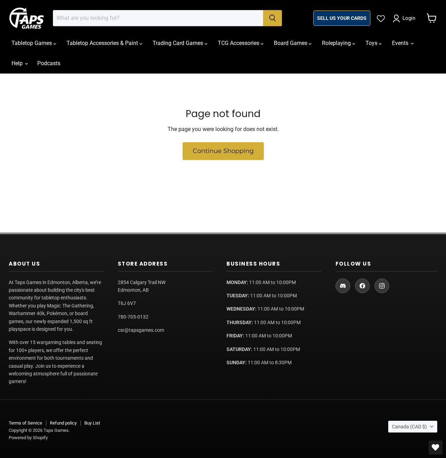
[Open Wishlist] (436, 448)
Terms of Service (25, 423)
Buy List (92, 423)
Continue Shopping (223, 151)
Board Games (291, 43)
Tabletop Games (32, 43)
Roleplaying (337, 43)
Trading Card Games (179, 43)
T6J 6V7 (127, 303)
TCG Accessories (239, 43)
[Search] (272, 18)
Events (401, 43)
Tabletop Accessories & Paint (103, 43)
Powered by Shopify (28, 437)
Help (17, 63)
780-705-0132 (133, 317)
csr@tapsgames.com (141, 330)
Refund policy (63, 423)
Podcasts (48, 63)
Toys (372, 43)
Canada (409, 426)
